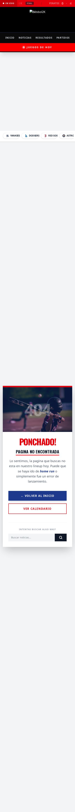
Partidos (63, 37)
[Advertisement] (37, 91)
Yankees (14, 135)
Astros (70, 135)
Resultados (44, 37)
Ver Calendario (37, 509)
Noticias (25, 37)
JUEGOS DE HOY (39, 47)
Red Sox (52, 135)
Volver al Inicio (37, 496)
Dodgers (34, 135)
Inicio (9, 37)
